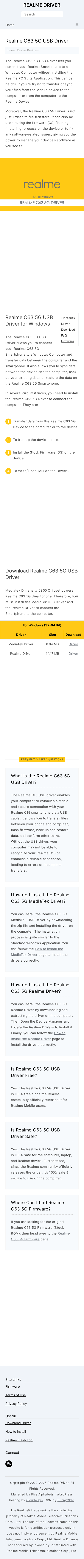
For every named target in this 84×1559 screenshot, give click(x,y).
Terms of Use (15, 1395)
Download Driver (18, 1423)
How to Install (15, 1432)
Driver (65, 324)
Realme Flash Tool (19, 1440)
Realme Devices (27, 50)
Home (11, 50)
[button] (77, 24)
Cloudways (34, 1500)
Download (68, 329)
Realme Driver (42, 5)
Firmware (67, 341)
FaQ (64, 335)
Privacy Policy (16, 1404)
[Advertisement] (42, 264)
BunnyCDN (66, 1500)
